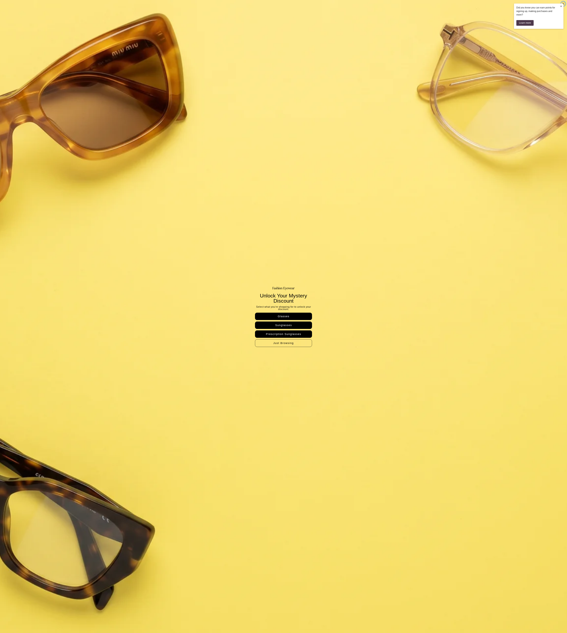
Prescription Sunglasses (283, 334)
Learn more (525, 23)
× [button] (561, 6)
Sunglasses (283, 325)
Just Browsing (283, 343)
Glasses (283, 316)
